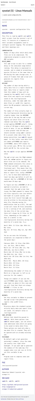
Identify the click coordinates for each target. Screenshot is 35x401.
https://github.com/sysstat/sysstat (15, 384)
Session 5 (3, 5)
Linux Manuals (12, 2)
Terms (17, 399)
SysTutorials (4, 2)
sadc (23, 137)
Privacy (22, 399)
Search (32, 5)
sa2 (28, 36)
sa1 (19, 36)
